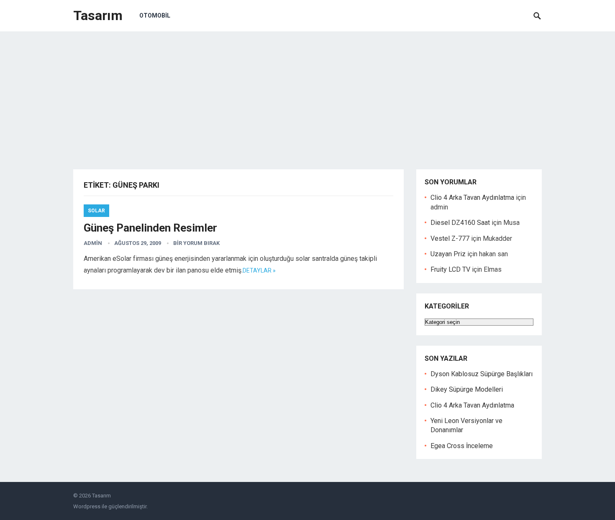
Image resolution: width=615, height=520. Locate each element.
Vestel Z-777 (449, 238)
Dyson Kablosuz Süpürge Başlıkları (481, 374)
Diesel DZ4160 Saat (460, 223)
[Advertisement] (307, 94)
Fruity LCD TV (450, 269)
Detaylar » (259, 270)
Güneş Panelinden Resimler (150, 228)
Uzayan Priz (448, 254)
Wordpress (86, 506)
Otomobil (154, 15)
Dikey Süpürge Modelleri (466, 389)
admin (93, 243)
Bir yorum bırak (196, 243)
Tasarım (98, 15)
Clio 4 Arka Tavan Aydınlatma (472, 197)
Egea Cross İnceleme (461, 446)
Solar (96, 211)
